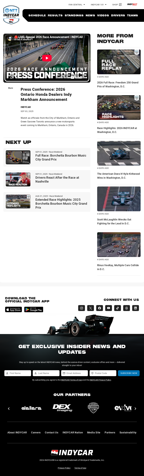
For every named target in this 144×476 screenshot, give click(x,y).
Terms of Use (80, 468)
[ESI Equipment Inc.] (93, 408)
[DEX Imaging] (62, 408)
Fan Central (75, 4)
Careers (36, 432)
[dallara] (31, 408)
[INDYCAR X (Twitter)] (90, 308)
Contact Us (51, 432)
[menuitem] (37, 15)
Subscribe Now (129, 373)
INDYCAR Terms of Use (71, 380)
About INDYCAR (17, 432)
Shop (115, 4)
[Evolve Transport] (124, 408)
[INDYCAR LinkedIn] (135, 308)
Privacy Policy (64, 468)
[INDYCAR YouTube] (108, 308)
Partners (110, 432)
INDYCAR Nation (73, 432)
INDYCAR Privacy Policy (100, 380)
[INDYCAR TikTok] (117, 308)
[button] (9, 408)
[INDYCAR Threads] (126, 308)
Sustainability (128, 432)
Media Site (94, 432)
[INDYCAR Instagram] (81, 308)
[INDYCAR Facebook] (99, 308)
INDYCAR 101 (97, 4)
